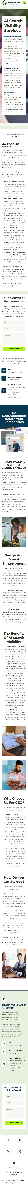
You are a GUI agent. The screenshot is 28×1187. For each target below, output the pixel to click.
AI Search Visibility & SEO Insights (14, 1173)
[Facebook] (8, 1140)
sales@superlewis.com (15, 372)
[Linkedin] (8, 1151)
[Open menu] (24, 2)
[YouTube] (14, 1163)
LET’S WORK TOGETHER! (14, 349)
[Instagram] (19, 1140)
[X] (19, 1151)
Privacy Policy (14, 1168)
